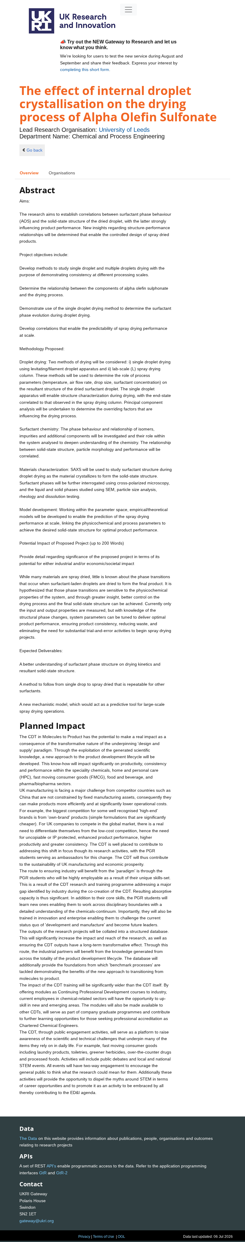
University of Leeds (124, 129)
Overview (29, 172)
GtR (43, 1172)
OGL (121, 1237)
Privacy (84, 1237)
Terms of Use (103, 1237)
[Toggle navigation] (128, 10)
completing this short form (84, 69)
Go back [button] (34, 150)
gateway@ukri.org (36, 1220)
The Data (28, 1138)
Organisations (62, 172)
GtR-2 (62, 1172)
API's (51, 1166)
